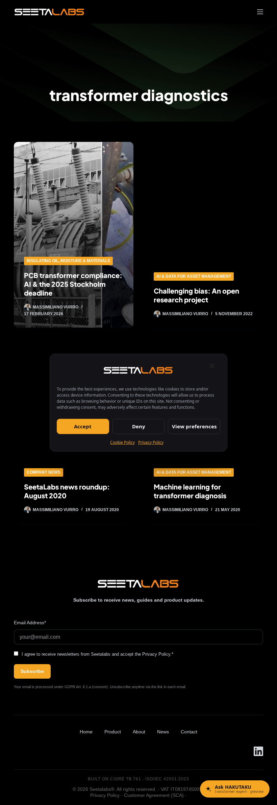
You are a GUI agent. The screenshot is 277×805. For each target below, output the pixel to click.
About (139, 731)
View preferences (194, 426)
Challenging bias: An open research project (196, 295)
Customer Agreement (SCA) (154, 795)
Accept (83, 426)
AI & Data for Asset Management (193, 276)
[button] (212, 365)
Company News (43, 472)
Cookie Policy (122, 442)
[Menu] (260, 12)
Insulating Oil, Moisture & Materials (68, 260)
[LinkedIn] (258, 751)
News (163, 731)
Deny (138, 426)
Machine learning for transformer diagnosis (190, 491)
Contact (189, 731)
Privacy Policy (150, 442)
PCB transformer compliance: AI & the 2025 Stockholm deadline (73, 284)
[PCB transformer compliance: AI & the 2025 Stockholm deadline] (73, 235)
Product (112, 731)
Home (86, 731)
